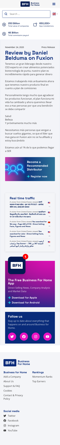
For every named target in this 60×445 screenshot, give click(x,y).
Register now (39, 176)
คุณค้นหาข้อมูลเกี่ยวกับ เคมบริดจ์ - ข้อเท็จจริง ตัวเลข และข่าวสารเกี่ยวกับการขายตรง (28, 214)
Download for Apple (24, 297)
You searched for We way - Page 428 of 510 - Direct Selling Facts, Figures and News (28, 224)
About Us (8, 381)
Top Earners (39, 381)
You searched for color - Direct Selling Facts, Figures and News (27, 233)
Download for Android (26, 302)
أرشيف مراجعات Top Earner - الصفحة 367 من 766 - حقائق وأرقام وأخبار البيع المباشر (27, 243)
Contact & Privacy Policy (13, 397)
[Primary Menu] (53, 4)
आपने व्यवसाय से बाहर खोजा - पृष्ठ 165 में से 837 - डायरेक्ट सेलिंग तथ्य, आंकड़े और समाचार (27, 204)
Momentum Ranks (42, 376)
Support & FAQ (11, 386)
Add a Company (12, 376)
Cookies (7, 390)
